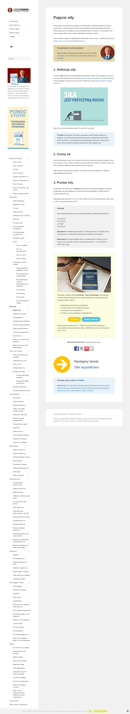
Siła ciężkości (17, 336)
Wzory (15, 242)
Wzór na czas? (21, 255)
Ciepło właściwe (18, 431)
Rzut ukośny (20, 297)
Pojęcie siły (16, 310)
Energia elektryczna (19, 524)
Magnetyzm (13, 551)
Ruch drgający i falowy (17, 582)
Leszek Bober (14, 701)
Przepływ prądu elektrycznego (18, 484)
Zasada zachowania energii (21, 390)
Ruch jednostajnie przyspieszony (18, 233)
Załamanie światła (18, 664)
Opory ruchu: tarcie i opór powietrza (21, 340)
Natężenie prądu (18, 492)
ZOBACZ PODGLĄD (91, 319)
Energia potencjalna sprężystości (22, 382)
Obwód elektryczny (19, 520)
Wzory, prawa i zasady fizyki (18, 704)
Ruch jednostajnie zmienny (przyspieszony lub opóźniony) (22, 283)
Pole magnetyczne (19, 558)
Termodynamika (15, 394)
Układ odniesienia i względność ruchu (22, 269)
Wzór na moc (17, 364)
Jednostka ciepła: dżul (20, 414)
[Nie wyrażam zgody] (128, 711)
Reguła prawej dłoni (19, 579)
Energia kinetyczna (19, 368)
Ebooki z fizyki (14, 33)
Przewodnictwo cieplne (20, 424)
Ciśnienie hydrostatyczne (21, 180)
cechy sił (65, 41)
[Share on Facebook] (76, 348)
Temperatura (17, 398)
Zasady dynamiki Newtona (21, 321)
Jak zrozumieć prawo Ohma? (19, 503)
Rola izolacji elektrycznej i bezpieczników (21, 535)
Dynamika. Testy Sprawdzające (67, 56)
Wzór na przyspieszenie (21, 250)
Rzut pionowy (20, 290)
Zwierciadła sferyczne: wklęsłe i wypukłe (20, 673)
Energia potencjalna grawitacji (22, 376)
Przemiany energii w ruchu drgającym (21, 615)
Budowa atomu (17, 461)
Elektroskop (16, 471)
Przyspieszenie (18, 223)
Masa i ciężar (17, 162)
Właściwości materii (16, 158)
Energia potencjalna (19, 371)
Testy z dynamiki (87, 390)
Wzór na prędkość (22, 245)
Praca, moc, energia (16, 351)
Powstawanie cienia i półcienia (19, 652)
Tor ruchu (16, 208)
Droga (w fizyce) (18, 212)
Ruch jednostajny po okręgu (22, 302)
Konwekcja (16, 428)
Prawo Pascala (17, 184)
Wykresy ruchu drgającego (21, 620)
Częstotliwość (17, 601)
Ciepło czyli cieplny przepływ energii (19, 410)
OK (90, 711)
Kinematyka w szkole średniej (19, 263)
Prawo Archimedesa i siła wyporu (21, 189)
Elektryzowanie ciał (19, 449)
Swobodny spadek (18, 238)
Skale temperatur (18, 401)
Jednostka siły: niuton (19, 314)
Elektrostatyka (14, 446)
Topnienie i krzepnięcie (20, 439)
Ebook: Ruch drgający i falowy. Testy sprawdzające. (21, 639)
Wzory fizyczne (15, 25)
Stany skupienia (18, 166)
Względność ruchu (19, 204)
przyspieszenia (98, 78)
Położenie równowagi (19, 590)
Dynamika (13, 306)
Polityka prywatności (60, 414)
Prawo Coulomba (18, 475)
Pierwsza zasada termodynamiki (18, 419)
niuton (72, 199)
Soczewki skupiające (19, 677)
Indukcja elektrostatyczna (21, 468)
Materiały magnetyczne (20, 568)
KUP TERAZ (74, 319)
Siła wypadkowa (18, 317)
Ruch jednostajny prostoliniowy (18, 227)
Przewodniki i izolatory (20, 464)
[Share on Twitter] (81, 348)
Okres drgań (17, 597)
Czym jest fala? (18, 623)
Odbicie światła (17, 657)
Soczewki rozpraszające (20, 681)
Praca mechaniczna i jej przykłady (20, 356)
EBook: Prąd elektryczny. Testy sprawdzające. (21, 546)
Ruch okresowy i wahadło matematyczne (21, 606)
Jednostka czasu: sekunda (21, 215)
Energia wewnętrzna (19, 405)
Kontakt (12, 36)
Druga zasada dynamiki (20, 328)
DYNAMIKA (80, 380)
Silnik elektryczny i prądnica (21, 575)
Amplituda (16, 593)
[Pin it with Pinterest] (86, 348)
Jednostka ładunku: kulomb (21, 457)
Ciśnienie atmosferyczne (20, 176)
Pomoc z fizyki (14, 29)
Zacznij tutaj (14, 21)
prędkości (83, 78)
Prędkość (16, 219)
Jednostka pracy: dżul (20, 360)
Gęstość (15, 169)
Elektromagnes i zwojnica (21, 571)
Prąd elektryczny (15, 479)
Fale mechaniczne (18, 627)
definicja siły (57, 41)
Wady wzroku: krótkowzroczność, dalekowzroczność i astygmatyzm (19, 694)
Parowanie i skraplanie (20, 442)
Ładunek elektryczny (19, 453)
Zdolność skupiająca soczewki (19, 686)
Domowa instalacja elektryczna (19, 529)
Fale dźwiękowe (18, 631)
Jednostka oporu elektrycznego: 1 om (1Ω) (21, 512)
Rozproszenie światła (19, 661)
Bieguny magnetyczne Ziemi (20, 563)
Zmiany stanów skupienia (21, 435)
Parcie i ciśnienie (18, 173)
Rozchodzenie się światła (21, 647)
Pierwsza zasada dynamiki (21, 325)
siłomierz (82, 41)
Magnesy (16, 555)
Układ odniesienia (18, 201)
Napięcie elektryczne (19, 488)
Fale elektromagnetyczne (21, 634)
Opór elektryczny (18, 507)
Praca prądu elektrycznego (21, 517)
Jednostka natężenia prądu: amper (21, 497)
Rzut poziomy (20, 293)
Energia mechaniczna (19, 387)
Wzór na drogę (21, 258)
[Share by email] (91, 348)
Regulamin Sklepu (75, 414)
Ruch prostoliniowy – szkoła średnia (22, 275)
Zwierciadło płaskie (19, 668)
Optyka (12, 644)
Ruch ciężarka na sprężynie (21, 610)
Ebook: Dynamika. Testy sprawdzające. (20, 346)
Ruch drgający (17, 586)
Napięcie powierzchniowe (21, 193)
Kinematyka (13, 197)
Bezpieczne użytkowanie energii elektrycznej (20, 541)
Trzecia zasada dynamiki (20, 332)
